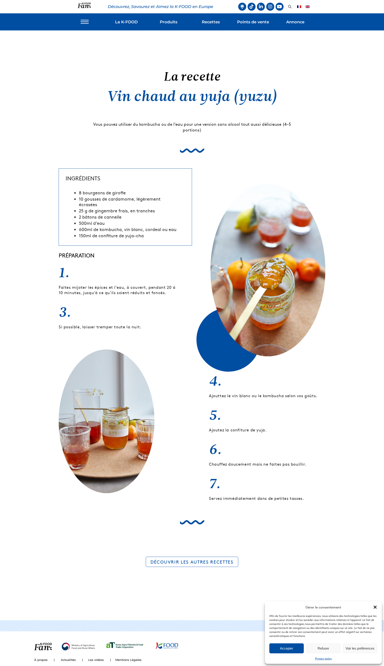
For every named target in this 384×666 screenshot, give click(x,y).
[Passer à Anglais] (307, 6)
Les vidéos (96, 660)
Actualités (68, 660)
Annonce (295, 22)
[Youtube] (280, 7)
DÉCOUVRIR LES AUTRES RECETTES (192, 562)
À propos (41, 660)
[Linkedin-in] (261, 7)
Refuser (323, 648)
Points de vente (253, 22)
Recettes (211, 22)
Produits (168, 22)
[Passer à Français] (299, 6)
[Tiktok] (252, 7)
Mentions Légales (128, 660)
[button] (375, 607)
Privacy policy (323, 658)
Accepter (286, 648)
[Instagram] (270, 7)
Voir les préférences (360, 648)
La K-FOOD (126, 22)
